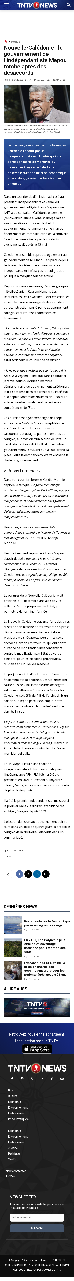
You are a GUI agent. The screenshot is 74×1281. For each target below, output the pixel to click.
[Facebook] (19, 874)
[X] (28, 874)
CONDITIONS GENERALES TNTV (51, 1265)
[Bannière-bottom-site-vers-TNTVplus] (37, 1016)
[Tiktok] (52, 1079)
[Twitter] (32, 1079)
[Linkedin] (37, 874)
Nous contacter (16, 1171)
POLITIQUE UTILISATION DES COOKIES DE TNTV (36, 1269)
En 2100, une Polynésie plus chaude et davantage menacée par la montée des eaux (45, 946)
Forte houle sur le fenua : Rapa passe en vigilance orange (47, 923)
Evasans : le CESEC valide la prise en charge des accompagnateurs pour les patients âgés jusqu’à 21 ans (45, 968)
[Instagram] (22, 1079)
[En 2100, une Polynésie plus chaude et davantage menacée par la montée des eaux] (13, 947)
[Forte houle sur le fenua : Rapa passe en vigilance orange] (13, 925)
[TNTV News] (37, 1068)
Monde (15, 41)
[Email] (46, 874)
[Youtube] (62, 1079)
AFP (9, 856)
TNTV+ (10, 1176)
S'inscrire (37, 1228)
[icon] (6, 41)
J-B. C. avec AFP (14, 850)
